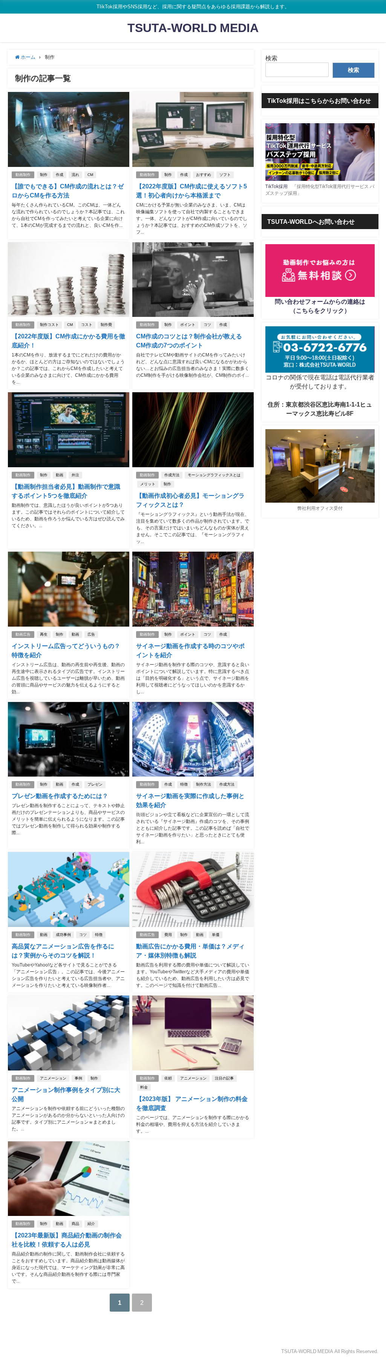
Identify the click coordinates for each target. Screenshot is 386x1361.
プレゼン (95, 784)
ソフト (225, 174)
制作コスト (49, 324)
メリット (147, 484)
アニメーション (53, 1078)
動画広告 (23, 634)
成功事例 (63, 934)
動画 (59, 475)
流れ (75, 174)
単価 (215, 934)
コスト (86, 324)
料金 (144, 1087)
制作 (43, 174)
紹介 (91, 1223)
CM (90, 174)
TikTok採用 (276, 186)
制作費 (106, 324)
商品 (75, 1223)
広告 (91, 634)
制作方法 (203, 784)
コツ (207, 324)
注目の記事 (224, 1078)
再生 (43, 634)
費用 (168, 934)
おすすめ (203, 174)
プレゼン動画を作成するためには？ (60, 796)
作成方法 (171, 475)
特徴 (184, 784)
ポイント (187, 324)
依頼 (168, 1078)
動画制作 (23, 174)
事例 (78, 1078)
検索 (271, 58)
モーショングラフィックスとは (214, 475)
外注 (75, 475)
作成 (59, 174)
